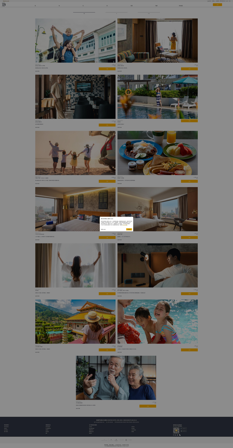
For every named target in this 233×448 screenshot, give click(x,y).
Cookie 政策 (125, 224)
